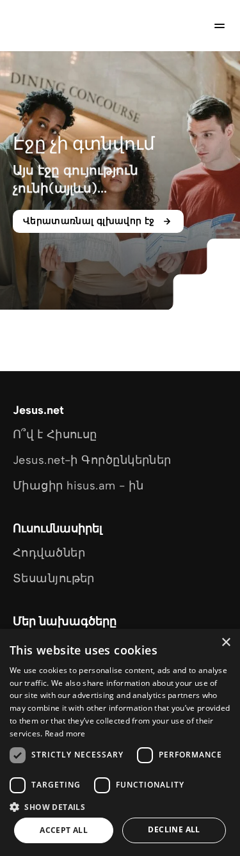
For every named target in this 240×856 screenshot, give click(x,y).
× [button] (225, 642)
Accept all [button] (64, 830)
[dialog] (120, 742)
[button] (120, 806)
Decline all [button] (174, 829)
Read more (65, 733)
